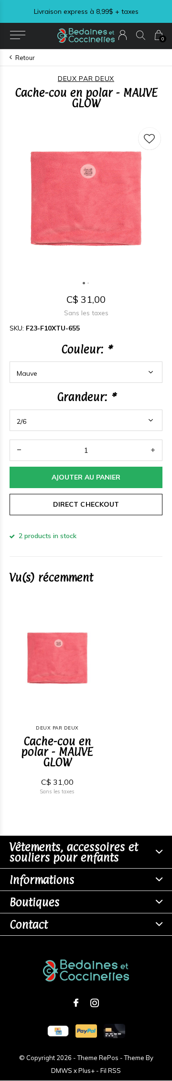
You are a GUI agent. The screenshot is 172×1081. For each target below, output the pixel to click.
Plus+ (86, 1070)
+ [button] (152, 450)
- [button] (19, 450)
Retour (25, 57)
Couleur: (86, 349)
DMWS (61, 1070)
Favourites (149, 138)
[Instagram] (94, 1003)
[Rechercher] (140, 35)
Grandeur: (86, 396)
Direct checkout (85, 504)
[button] (17, 35)
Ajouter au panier (86, 477)
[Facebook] (76, 1003)
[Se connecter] (122, 35)
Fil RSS (110, 1070)
